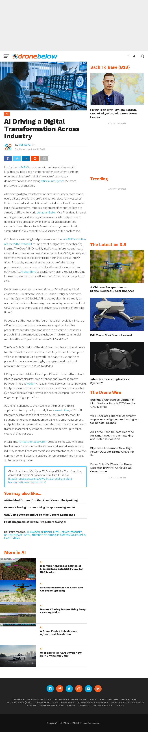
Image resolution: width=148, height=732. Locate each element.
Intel (27, 535)
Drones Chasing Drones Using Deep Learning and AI (39, 507)
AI (28, 532)
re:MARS (23, 167)
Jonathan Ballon (46, 212)
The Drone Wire (63, 702)
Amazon (35, 532)
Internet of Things (44, 535)
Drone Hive (42, 702)
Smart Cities (12, 537)
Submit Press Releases (92, 702)
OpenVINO (68, 535)
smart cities (62, 410)
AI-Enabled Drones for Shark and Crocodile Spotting (41, 500)
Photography (109, 699)
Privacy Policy (102, 705)
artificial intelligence (52, 181)
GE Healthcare (13, 535)
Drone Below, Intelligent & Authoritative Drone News (49, 699)
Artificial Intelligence (55, 532)
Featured (76, 532)
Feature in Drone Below (127, 702)
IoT (59, 535)
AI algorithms (28, 271)
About (71, 705)
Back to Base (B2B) (18, 702)
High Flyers (128, 699)
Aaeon (31, 383)
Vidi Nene (25, 144)
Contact (84, 705)
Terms (120, 705)
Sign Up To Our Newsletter (45, 705)
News (93, 699)
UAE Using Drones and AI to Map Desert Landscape (39, 514)
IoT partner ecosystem (32, 441)
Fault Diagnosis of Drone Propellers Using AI (35, 522)
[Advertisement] (74, 25)
